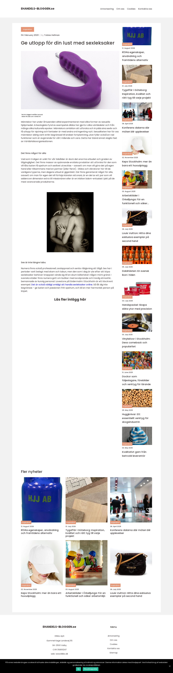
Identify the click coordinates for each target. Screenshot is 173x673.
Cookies (131, 8)
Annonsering (107, 8)
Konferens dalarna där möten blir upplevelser (135, 129)
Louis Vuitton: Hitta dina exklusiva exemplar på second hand (136, 237)
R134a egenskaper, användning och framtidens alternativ (135, 56)
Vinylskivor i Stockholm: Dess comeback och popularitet (136, 342)
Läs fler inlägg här (70, 299)
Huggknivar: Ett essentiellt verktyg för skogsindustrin (135, 418)
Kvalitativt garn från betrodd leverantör (134, 453)
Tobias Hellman (52, 35)
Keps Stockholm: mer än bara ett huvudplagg (137, 163)
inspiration (27, 29)
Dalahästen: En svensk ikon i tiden (135, 273)
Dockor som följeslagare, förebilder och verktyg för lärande (136, 380)
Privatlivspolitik (90, 669)
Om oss (120, 8)
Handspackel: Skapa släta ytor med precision (137, 306)
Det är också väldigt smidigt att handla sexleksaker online (61, 284)
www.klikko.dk (62, 653)
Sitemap (114, 652)
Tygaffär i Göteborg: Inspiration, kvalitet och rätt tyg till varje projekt (136, 94)
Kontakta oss (145, 8)
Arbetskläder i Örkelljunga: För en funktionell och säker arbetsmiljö (134, 199)
